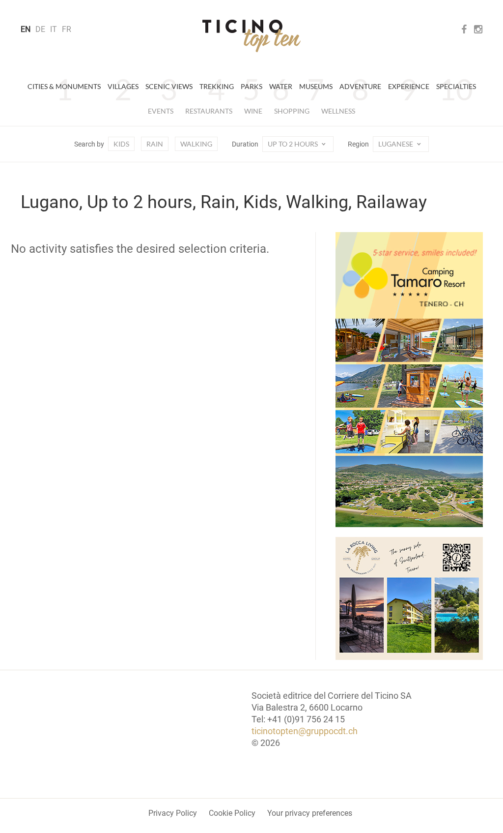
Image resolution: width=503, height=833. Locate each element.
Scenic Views (169, 86)
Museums (316, 86)
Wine (253, 111)
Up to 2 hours (293, 144)
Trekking (216, 86)
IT (53, 29)
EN (25, 29)
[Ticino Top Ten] (251, 36)
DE (40, 29)
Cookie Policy (232, 813)
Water (280, 86)
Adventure (360, 86)
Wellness (338, 111)
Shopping (291, 111)
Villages (123, 86)
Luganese (396, 144)
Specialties (456, 86)
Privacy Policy (172, 813)
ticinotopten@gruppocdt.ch (305, 731)
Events (160, 111)
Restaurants (208, 111)
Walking (196, 144)
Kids (121, 144)
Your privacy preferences (309, 813)
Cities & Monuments (64, 86)
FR (66, 29)
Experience (408, 86)
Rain (154, 144)
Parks (251, 86)
